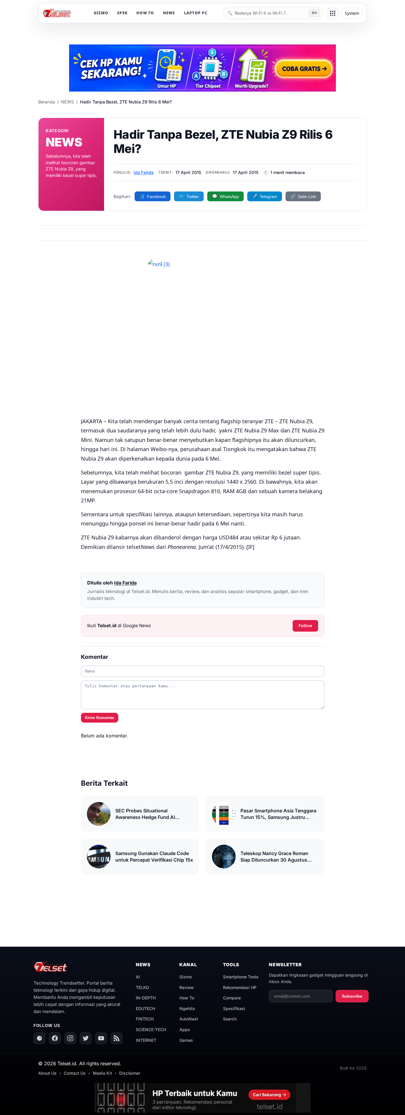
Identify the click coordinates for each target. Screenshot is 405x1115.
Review (186, 987)
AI (138, 976)
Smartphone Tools (241, 976)
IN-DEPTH (146, 997)
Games (186, 1040)
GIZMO (101, 12)
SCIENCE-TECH (151, 1029)
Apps (184, 1029)
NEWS (169, 12)
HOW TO (145, 12)
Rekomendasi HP (239, 987)
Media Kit (102, 1073)
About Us (47, 1073)
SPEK (122, 12)
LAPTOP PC (196, 12)
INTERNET (146, 1040)
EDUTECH (145, 1008)
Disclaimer (129, 1073)
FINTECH (145, 1018)
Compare (232, 997)
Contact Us (75, 1073)
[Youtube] (101, 1038)
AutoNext (188, 1018)
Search (230, 1018)
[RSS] (116, 1038)
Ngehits (187, 1008)
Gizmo (185, 976)
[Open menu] (333, 13)
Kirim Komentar (99, 717)
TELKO (142, 987)
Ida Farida (144, 172)
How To (186, 997)
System (352, 13)
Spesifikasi (234, 1008)
